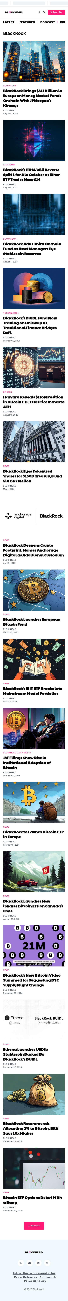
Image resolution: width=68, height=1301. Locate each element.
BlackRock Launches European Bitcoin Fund (31, 621)
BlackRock (9, 86)
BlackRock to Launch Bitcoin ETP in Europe (33, 834)
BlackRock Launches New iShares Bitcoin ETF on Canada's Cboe (33, 905)
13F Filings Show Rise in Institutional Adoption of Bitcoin (27, 762)
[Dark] (40, 12)
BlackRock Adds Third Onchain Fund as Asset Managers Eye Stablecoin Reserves (32, 248)
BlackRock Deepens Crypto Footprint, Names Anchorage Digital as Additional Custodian (33, 550)
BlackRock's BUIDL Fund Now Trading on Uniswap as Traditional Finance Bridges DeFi (30, 325)
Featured (27, 22)
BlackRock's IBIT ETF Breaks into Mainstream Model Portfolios (32, 691)
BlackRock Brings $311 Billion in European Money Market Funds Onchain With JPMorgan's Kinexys (32, 98)
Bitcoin (7, 392)
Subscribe (56, 12)
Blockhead (9, 110)
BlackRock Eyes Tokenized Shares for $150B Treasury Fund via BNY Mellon (32, 475)
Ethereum (9, 165)
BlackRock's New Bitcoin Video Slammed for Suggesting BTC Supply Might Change (32, 979)
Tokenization (11, 313)
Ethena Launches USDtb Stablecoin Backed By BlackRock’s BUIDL (25, 1054)
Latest (8, 22)
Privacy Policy (35, 1281)
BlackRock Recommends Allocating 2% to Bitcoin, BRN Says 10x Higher (31, 1128)
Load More (34, 1226)
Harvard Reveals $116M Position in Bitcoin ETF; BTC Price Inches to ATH (34, 401)
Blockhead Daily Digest (17, 753)
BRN (63, 22)
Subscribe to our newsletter (34, 1273)
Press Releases (25, 1277)
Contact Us (48, 1277)
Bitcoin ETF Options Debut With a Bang (32, 1200)
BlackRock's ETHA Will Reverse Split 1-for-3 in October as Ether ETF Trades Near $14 (31, 174)
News (6, 466)
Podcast (47, 22)
